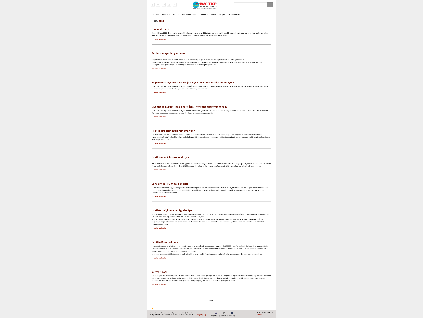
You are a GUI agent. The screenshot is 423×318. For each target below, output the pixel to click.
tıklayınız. (259, 314)
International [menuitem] (233, 14)
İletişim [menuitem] (222, 14)
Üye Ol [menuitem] (213, 14)
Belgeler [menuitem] (165, 14)
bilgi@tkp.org (201, 315)
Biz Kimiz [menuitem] (203, 14)
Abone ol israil (152, 308)
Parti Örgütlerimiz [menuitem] (189, 14)
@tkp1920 (224, 316)
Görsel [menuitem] (175, 14)
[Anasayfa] (204, 5)
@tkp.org (232, 316)
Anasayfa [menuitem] (155, 14)
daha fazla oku (160, 39)
